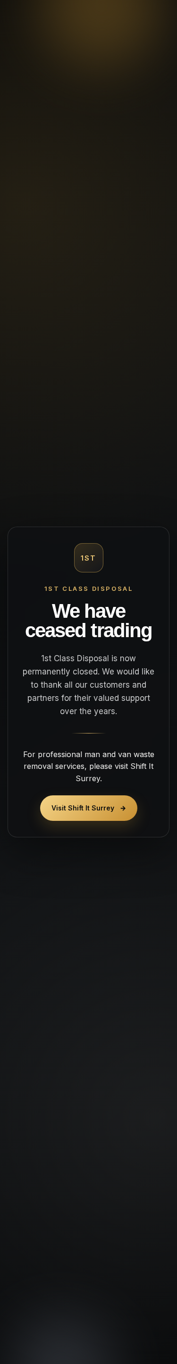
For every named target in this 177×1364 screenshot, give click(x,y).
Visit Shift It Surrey (88, 808)
